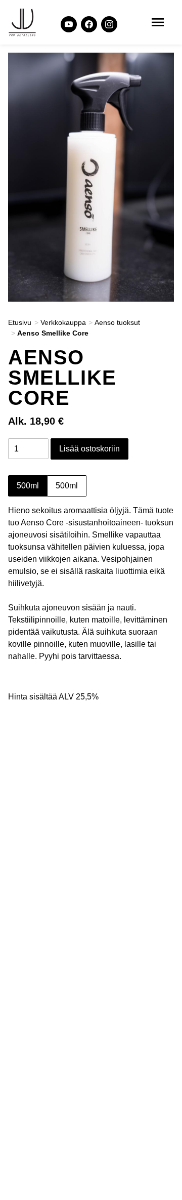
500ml (28, 485)
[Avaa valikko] (158, 22)
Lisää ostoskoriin (89, 448)
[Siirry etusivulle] (22, 22)
